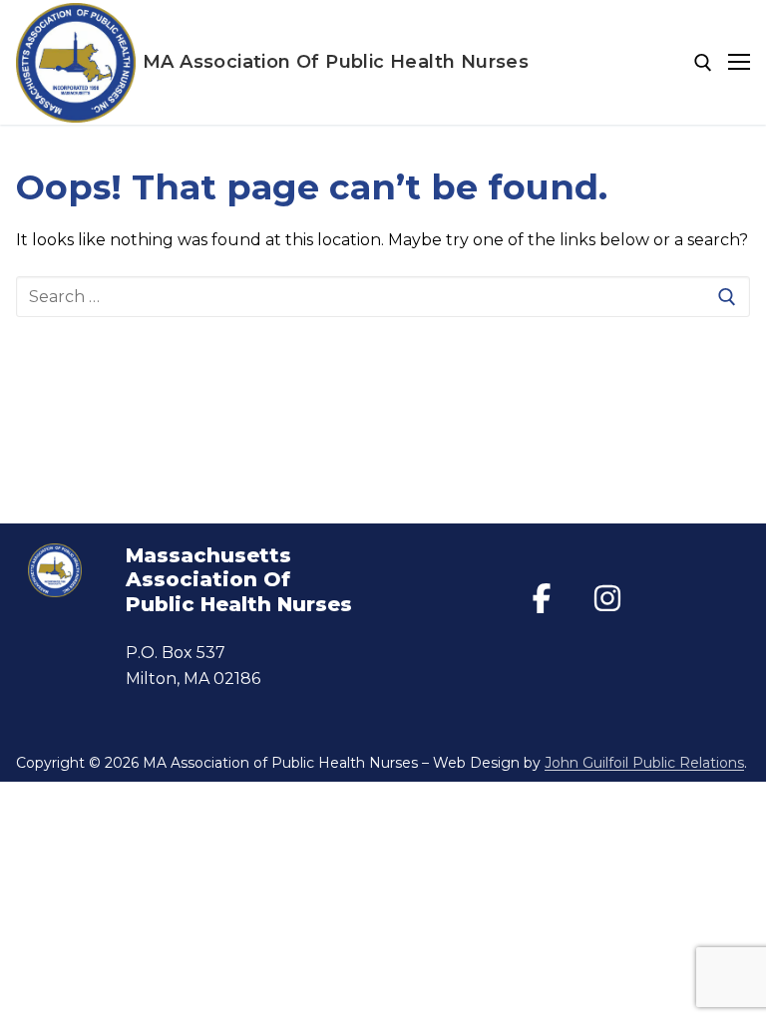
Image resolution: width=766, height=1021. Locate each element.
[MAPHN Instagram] (607, 598)
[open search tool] (703, 63)
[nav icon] (739, 63)
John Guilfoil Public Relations (644, 763)
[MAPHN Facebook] (542, 598)
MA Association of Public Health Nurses (336, 62)
